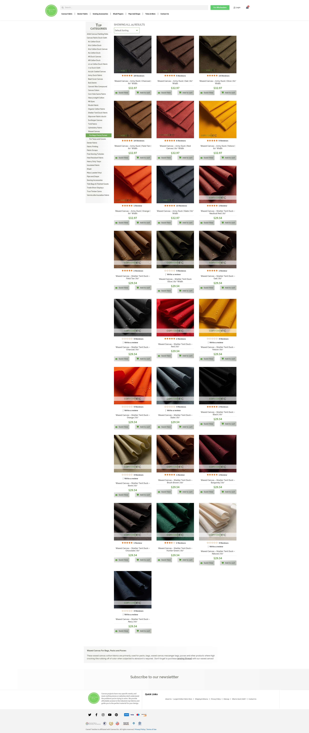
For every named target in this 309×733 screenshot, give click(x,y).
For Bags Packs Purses (98, 135)
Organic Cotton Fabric (96, 109)
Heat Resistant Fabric (95, 158)
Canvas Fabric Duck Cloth (97, 38)
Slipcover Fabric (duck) (97, 116)
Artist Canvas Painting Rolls (97, 34)
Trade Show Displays (95, 188)
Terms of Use (151, 729)
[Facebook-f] (96, 715)
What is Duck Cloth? (239, 699)
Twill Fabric (92, 124)
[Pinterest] (116, 715)
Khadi (89, 169)
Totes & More (150, 14)
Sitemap (226, 699)
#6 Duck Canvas (94, 57)
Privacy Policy (216, 699)
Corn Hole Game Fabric (97, 94)
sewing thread (184, 658)
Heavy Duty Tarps (94, 161)
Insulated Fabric (93, 165)
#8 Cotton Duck (94, 60)
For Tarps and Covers (97, 139)
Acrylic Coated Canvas (97, 72)
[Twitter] (90, 715)
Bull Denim (92, 83)
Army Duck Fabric (95, 75)
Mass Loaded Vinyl (94, 173)
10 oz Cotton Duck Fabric (98, 64)
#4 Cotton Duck (94, 53)
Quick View (123, 93)
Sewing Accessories (100, 14)
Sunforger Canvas (95, 120)
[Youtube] (110, 715)
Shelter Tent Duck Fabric (98, 113)
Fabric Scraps (92, 150)
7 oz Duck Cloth (94, 68)
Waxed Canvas (94, 131)
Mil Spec (91, 101)
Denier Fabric (82, 14)
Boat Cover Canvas (95, 79)
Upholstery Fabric (95, 128)
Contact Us (165, 14)
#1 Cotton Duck (94, 42)
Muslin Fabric (93, 105)
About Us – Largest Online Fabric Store (178, 699)
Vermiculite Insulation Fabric (98, 195)
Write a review (174, 274)
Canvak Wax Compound (97, 87)
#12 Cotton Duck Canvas (97, 49)
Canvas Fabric (66, 14)
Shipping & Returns (201, 699)
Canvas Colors (93, 90)
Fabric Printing (92, 146)
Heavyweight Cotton (96, 98)
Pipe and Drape (134, 14)
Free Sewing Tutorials (95, 154)
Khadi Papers (118, 14)
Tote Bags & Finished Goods (98, 184)
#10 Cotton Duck (94, 45)
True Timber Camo (94, 191)
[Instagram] (103, 715)
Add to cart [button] (145, 93)
